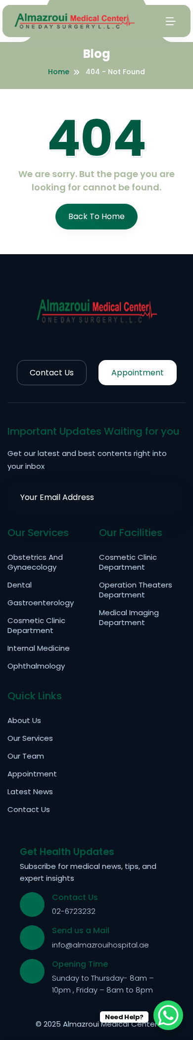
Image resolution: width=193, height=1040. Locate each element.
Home (58, 72)
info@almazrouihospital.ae (100, 945)
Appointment (137, 372)
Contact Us (52, 372)
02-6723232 (74, 911)
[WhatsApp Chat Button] (168, 1015)
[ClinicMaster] (96, 310)
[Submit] (166, 497)
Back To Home (96, 216)
